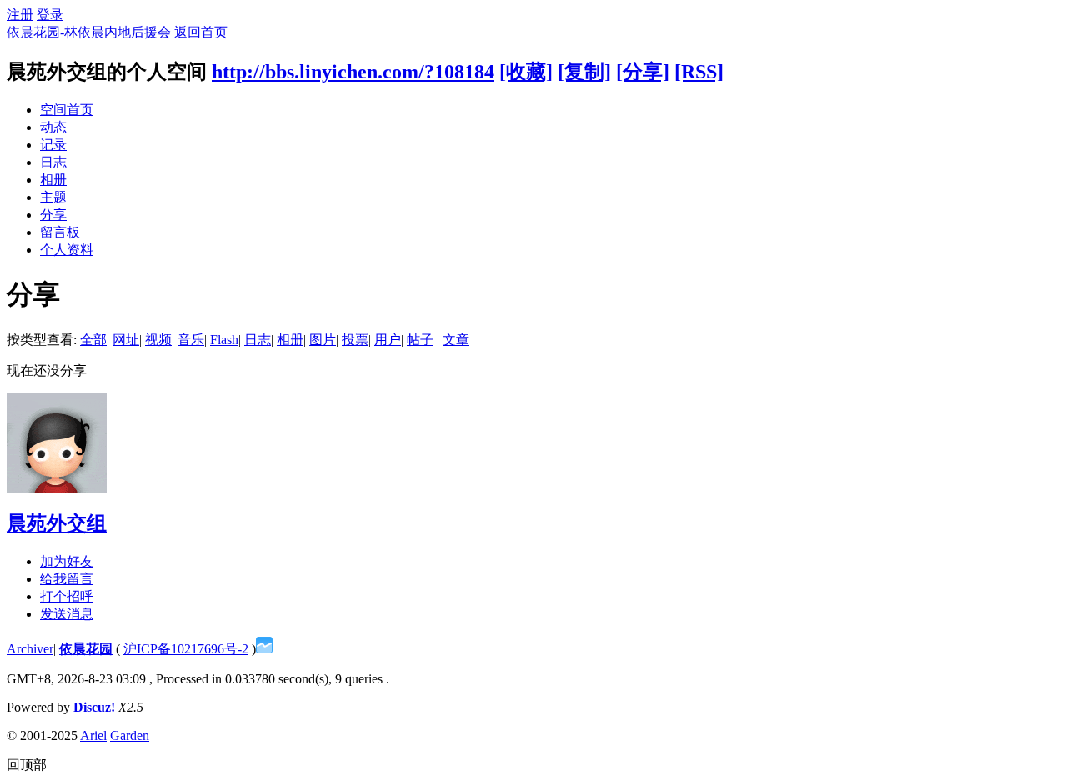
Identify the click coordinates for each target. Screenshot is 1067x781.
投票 (355, 340)
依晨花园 (86, 649)
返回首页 (201, 32)
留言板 (60, 232)
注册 (20, 15)
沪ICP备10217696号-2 (185, 649)
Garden (129, 735)
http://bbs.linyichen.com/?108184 (353, 72)
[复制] (584, 72)
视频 (158, 340)
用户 (387, 340)
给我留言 (66, 579)
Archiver (30, 649)
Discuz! (94, 707)
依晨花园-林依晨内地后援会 (90, 32)
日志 (53, 162)
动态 (53, 127)
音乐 (191, 340)
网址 (126, 340)
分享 (53, 215)
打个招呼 (66, 596)
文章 (456, 340)
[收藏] (526, 72)
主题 (53, 197)
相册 (53, 180)
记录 (53, 145)
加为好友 (66, 561)
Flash (224, 340)
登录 (50, 15)
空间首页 (66, 110)
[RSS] (699, 72)
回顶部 (27, 765)
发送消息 (66, 614)
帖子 (420, 340)
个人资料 (66, 250)
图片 (322, 340)
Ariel (93, 735)
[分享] (642, 72)
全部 (93, 340)
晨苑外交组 (57, 523)
